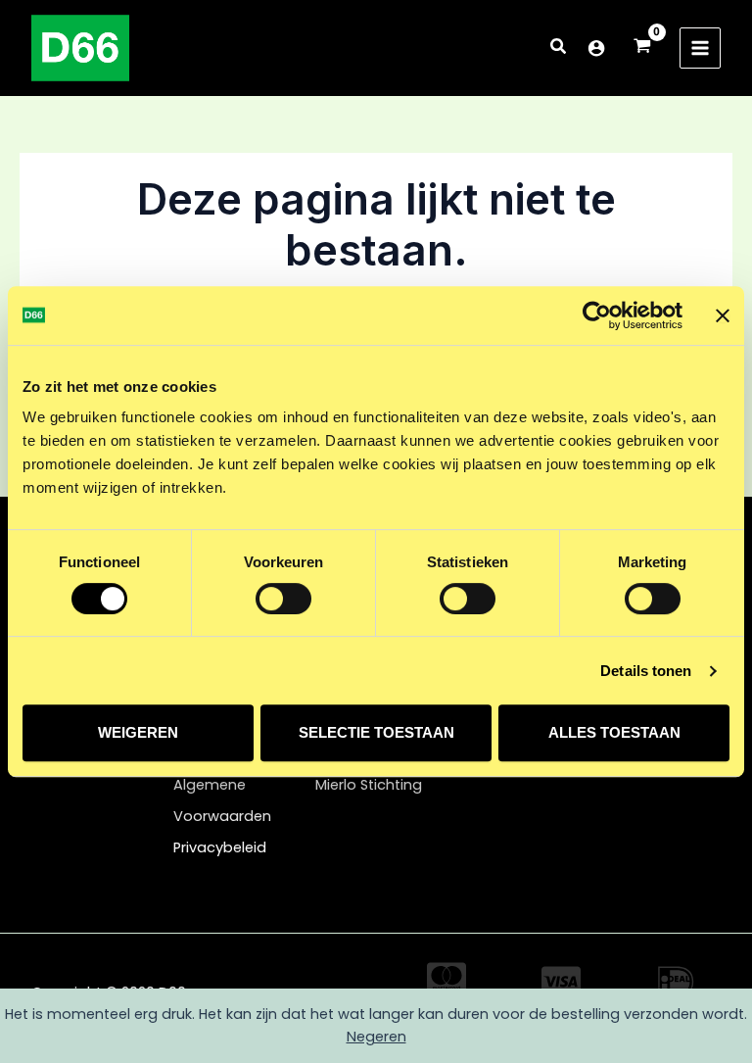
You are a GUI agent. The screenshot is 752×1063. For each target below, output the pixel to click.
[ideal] (675, 981)
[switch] (283, 598)
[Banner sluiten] (722, 315)
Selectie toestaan (376, 732)
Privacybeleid (219, 847)
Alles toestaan (614, 732)
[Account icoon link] (596, 48)
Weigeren (138, 732)
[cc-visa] (561, 981)
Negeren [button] (376, 1036)
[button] (559, 48)
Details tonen (645, 670)
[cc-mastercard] (446, 977)
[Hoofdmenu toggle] (700, 48)
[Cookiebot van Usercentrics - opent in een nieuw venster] (596, 315)
